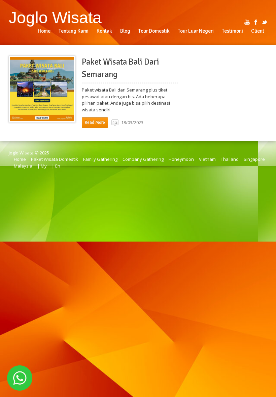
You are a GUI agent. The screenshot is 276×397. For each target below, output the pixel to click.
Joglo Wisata (55, 17)
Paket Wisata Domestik (54, 159)
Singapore (254, 159)
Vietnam (207, 159)
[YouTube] (247, 22)
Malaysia (23, 166)
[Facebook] (255, 22)
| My (42, 166)
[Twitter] (264, 22)
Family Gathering (100, 159)
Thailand (230, 159)
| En (56, 166)
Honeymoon (181, 159)
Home (20, 159)
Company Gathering (143, 159)
